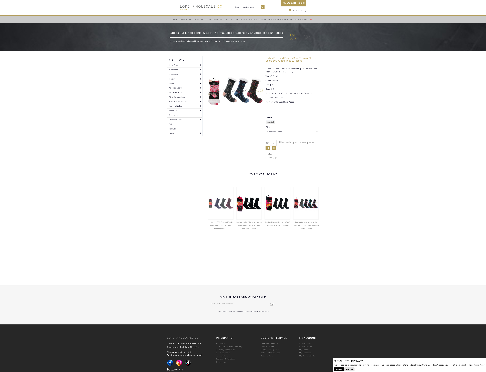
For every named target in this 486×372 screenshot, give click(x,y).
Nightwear (173, 70)
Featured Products (269, 344)
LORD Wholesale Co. (183, 337)
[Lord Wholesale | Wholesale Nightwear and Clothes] (201, 7)
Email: (170, 355)
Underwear (173, 74)
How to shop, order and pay (229, 347)
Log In (301, 3)
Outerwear (173, 115)
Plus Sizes (173, 129)
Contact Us (221, 362)
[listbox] (292, 122)
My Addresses (305, 353)
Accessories (174, 111)
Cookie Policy (479, 365)
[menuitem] (185, 19)
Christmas (173, 133)
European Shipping (270, 350)
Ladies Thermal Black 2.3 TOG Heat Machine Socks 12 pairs (277, 223)
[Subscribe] (271, 304)
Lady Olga (173, 65)
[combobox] (249, 7)
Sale (171, 124)
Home (172, 41)
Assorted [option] (270, 122)
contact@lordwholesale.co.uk (188, 355)
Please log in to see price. (297, 142)
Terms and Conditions (226, 359)
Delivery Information (226, 350)
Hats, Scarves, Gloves (178, 102)
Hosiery (172, 79)
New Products (267, 347)
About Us (220, 344)
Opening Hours (223, 353)
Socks (171, 83)
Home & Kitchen (175, 106)
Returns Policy (267, 356)
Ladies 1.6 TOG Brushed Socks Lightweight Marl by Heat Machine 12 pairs (220, 225)
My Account (289, 3)
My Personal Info (307, 356)
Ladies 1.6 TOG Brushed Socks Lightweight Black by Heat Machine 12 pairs (249, 225)
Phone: (170, 352)
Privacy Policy (222, 356)
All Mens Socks (175, 88)
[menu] (243, 19)
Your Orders (305, 344)
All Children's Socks (177, 97)
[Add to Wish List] (268, 148)
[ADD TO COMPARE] (274, 148)
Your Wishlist (305, 347)
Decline (349, 369)
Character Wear (175, 120)
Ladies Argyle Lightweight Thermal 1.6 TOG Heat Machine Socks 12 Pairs (306, 225)
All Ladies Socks (176, 92)
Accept (339, 369)
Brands (175, 19)
